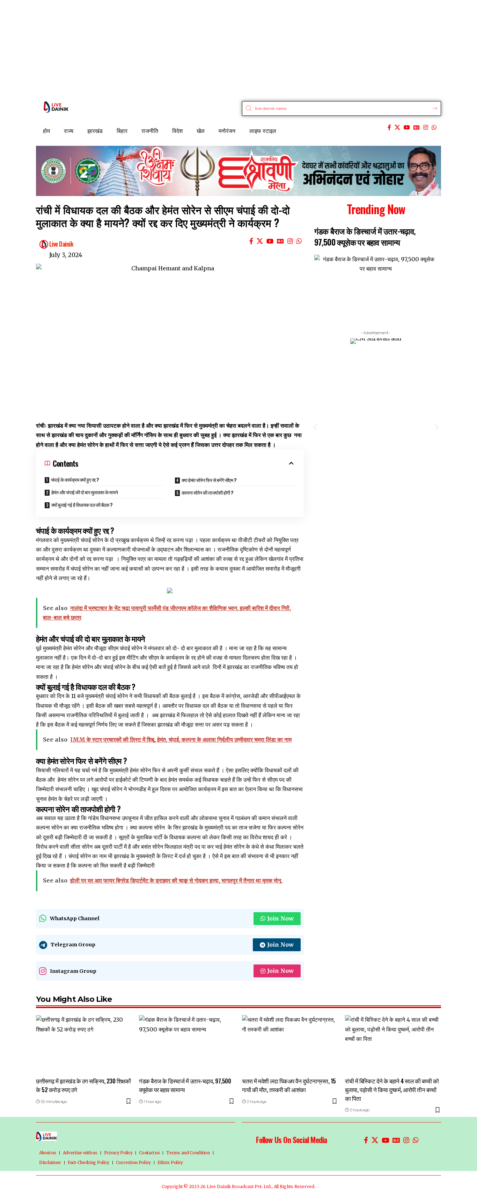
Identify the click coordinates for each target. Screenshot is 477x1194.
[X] (397, 127)
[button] (315, 426)
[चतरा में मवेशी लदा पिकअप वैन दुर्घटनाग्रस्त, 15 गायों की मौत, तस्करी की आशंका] (290, 1044)
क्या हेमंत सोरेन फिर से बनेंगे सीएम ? (209, 479)
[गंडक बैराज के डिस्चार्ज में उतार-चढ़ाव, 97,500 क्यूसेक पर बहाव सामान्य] (187, 1044)
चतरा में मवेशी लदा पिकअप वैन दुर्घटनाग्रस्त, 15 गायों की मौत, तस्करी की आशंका (289, 1085)
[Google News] (416, 127)
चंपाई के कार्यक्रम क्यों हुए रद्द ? (75, 479)
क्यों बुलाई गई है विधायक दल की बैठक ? (81, 504)
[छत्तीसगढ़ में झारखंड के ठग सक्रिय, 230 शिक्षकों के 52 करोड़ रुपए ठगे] (84, 1044)
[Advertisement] (209, 49)
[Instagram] (425, 127)
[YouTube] (407, 127)
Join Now (280, 918)
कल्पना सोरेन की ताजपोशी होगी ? (207, 492)
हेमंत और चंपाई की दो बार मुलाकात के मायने (84, 492)
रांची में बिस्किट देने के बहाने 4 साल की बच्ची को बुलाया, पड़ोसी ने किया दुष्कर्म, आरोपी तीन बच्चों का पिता (392, 1089)
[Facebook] (389, 127)
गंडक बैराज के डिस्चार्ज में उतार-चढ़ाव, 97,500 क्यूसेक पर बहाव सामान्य (365, 236)
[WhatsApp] (434, 127)
